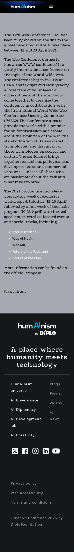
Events (56, 393)
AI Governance (24, 400)
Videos (56, 403)
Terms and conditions (31, 502)
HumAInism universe (22, 387)
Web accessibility (27, 493)
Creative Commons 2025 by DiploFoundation (37, 521)
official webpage (26, 273)
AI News (55, 415)
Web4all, (19, 245)
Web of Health (23, 238)
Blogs (55, 384)
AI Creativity (23, 435)
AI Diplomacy (23, 409)
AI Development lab (26, 422)
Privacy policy (24, 483)
